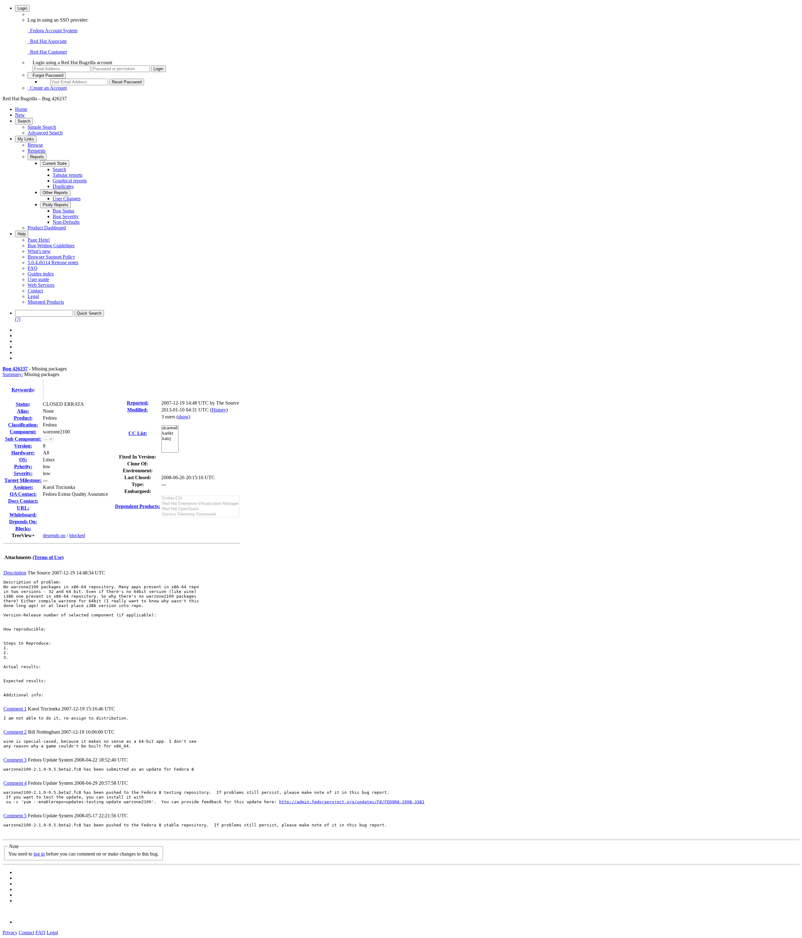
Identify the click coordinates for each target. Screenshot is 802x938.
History (218, 409)
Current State (55, 163)
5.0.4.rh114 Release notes (53, 262)
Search (24, 121)
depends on (54, 535)
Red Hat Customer (47, 52)
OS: (23, 459)
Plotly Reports (55, 204)
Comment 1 (15, 708)
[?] (17, 319)
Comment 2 (15, 732)
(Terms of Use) (48, 557)
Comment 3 (15, 759)
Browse (35, 145)
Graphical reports (70, 180)
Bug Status (63, 210)
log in (39, 854)
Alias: (23, 411)
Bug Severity (66, 216)
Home (21, 109)
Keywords (22, 389)
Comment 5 (15, 815)
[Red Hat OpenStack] (200, 509)
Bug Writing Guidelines (51, 245)
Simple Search (42, 127)
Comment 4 (15, 783)
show (183, 416)
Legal (33, 296)
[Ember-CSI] (200, 498)
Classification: (23, 424)
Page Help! (39, 240)
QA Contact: (23, 494)
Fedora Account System (52, 30)
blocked (77, 535)
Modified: (137, 409)
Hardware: (23, 452)
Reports (37, 157)
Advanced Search (45, 132)
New (20, 115)
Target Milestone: (23, 480)
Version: (23, 445)
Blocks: (23, 528)
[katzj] (170, 439)
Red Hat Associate (47, 41)
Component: (23, 431)
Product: (23, 418)
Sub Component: (23, 439)
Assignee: (23, 487)
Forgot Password (46, 75)
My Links (26, 139)
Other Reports (55, 192)
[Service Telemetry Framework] (200, 514)
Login (22, 8)
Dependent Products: (137, 506)
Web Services (41, 285)
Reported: (137, 403)
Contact (35, 290)
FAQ (33, 268)
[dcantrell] (170, 428)
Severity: (23, 473)
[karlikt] (170, 433)
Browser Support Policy (51, 256)
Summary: (13, 374)
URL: (23, 508)
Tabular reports (67, 175)
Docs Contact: (23, 501)
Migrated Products (46, 302)
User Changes (67, 198)
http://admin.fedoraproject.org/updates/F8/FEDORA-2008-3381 (351, 801)
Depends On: (23, 521)
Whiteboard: (23, 514)
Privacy (10, 932)
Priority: (23, 466)
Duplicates (63, 186)
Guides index (41, 273)
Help (22, 234)
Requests (36, 150)
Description (14, 572)
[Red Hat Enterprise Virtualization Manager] (200, 503)
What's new (39, 251)
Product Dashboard (47, 227)
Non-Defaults (66, 222)
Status (22, 404)
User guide (38, 279)
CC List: (137, 433)
